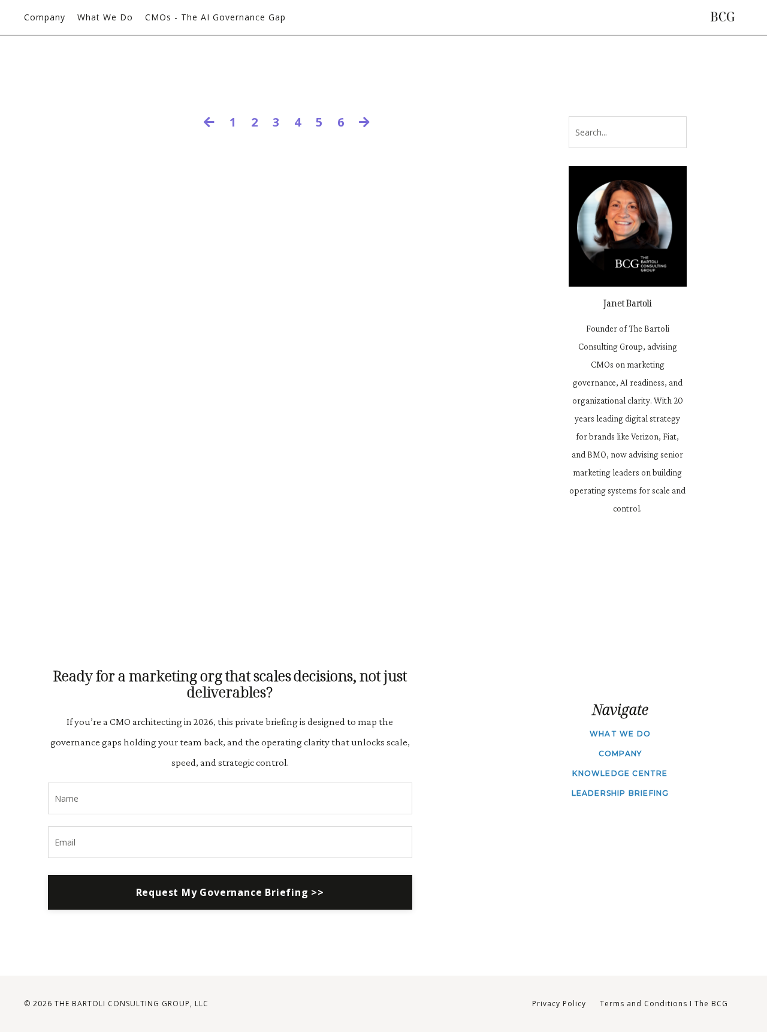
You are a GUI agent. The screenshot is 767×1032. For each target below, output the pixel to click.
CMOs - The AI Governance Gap (215, 17)
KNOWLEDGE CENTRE (620, 773)
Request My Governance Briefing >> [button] (230, 892)
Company (44, 17)
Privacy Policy (559, 1003)
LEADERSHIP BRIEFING (620, 793)
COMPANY (620, 753)
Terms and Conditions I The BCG (664, 1003)
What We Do (105, 17)
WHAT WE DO (620, 733)
